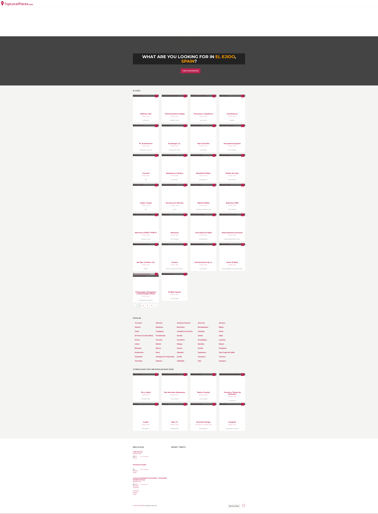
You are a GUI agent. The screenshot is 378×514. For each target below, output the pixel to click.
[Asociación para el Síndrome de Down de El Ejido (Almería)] (232, 244)
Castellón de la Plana (185, 331)
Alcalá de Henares (183, 323)
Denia (221, 331)
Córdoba (201, 331)
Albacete (159, 323)
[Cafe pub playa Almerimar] (146, 155)
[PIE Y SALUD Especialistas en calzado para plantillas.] (146, 374)
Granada (159, 340)
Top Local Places (139, 505)
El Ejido (144, 116)
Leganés (222, 340)
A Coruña (138, 323)
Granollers (181, 340)
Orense (179, 348)
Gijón (221, 335)
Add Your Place (234, 506)
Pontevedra (139, 352)
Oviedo (200, 348)
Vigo (199, 361)
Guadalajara (202, 340)
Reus (158, 352)
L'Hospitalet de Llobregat (201, 424)
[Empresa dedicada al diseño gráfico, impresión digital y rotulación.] (146, 244)
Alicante (222, 323)
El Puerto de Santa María (144, 335)
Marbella (201, 344)
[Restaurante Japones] (203, 125)
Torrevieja (138, 361)
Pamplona (223, 348)
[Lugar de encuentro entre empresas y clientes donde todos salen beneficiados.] (232, 96)
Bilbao (221, 327)
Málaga (179, 344)
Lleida (137, 344)
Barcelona (181, 327)
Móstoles (138, 348)
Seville (179, 357)
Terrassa (222, 357)
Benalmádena (203, 327)
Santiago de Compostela (165, 357)
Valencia (159, 361)
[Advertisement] (189, 21)
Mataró (221, 344)
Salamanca (202, 352)
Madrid (158, 344)
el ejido (225, 56)
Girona (137, 340)
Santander (139, 357)
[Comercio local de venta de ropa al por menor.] (175, 214)
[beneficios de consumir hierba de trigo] (232, 155)
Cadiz (137, 331)
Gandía (179, 335)
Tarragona (202, 357)
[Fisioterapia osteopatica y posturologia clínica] (146, 275)
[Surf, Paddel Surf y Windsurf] (175, 185)
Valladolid (180, 361)
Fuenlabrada (160, 335)
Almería (137, 327)
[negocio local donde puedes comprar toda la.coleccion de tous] (203, 214)
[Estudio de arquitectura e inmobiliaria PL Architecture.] (146, 125)
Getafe (200, 335)
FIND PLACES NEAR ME (190, 71)
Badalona (159, 327)
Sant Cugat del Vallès (227, 352)
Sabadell (180, 352)
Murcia (158, 348)
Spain (187, 61)
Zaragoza (222, 361)
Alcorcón (201, 323)
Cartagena (160, 331)
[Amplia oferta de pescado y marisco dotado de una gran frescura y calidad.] (232, 125)
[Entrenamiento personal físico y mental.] (232, 214)
